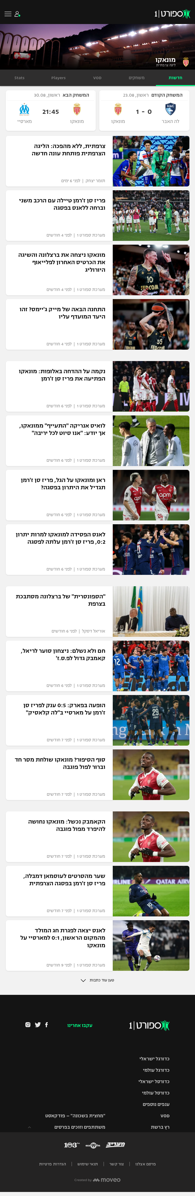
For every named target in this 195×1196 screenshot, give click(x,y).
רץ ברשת (160, 1127)
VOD (165, 1115)
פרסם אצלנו (145, 1164)
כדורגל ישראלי (154, 1058)
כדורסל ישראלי (154, 1081)
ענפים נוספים (156, 1104)
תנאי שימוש (87, 1164)
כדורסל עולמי (156, 1093)
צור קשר (116, 1164)
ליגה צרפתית (166, 65)
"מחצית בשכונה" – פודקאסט (75, 1115)
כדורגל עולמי (156, 1070)
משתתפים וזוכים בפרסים (79, 1127)
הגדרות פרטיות (52, 1164)
